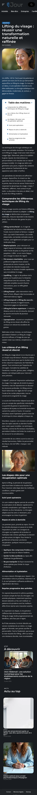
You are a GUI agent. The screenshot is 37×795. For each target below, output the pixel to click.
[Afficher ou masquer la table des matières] (31, 102)
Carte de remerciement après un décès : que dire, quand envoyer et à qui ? (17, 732)
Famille (5, 729)
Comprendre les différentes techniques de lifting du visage (18, 108)
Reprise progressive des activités (17, 139)
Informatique (8, 669)
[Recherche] (31, 4)
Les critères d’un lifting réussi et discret (18, 114)
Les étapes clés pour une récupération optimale (16, 120)
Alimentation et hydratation (18, 134)
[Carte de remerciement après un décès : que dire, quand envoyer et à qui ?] (18, 713)
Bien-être (6, 23)
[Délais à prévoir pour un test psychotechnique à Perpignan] (18, 757)
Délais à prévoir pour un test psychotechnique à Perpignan (15, 777)
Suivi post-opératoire (16, 125)
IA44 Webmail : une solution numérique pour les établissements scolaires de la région (18, 675)
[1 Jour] (15, 4)
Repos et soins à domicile (17, 130)
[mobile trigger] (4, 4)
